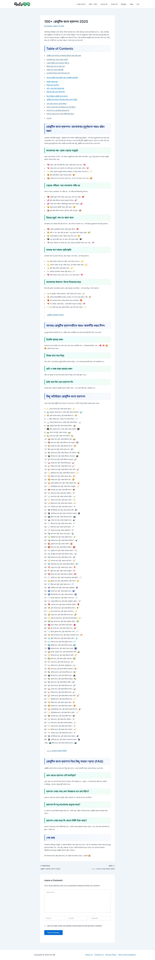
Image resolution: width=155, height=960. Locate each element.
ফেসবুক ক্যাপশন (81, 4)
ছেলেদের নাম (103, 4)
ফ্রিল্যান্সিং (123, 4)
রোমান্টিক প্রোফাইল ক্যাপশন (55, 315)
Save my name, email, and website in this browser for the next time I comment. (74, 926)
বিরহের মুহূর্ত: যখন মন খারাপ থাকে (56, 66)
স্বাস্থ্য (131, 4)
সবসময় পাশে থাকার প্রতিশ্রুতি (55, 70)
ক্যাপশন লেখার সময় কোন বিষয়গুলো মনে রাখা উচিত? (61, 107)
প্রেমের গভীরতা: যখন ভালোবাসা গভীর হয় (58, 63)
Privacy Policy (111, 955)
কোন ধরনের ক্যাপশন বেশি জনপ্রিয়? (56, 104)
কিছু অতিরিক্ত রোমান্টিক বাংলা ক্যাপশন (57, 96)
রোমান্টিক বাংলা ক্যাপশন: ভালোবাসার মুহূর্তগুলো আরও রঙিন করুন (64, 55)
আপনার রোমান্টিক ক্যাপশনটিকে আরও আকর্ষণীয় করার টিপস (62, 78)
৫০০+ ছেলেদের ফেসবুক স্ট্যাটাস (56, 751)
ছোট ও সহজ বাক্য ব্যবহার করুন (55, 88)
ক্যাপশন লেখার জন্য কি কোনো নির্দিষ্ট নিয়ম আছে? (60, 114)
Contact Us (99, 955)
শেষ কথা (49, 118)
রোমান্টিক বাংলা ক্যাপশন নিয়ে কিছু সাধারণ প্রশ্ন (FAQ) (62, 99)
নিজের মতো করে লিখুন (53, 85)
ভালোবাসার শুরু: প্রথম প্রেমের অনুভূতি (57, 59)
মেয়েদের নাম (114, 4)
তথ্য (138, 4)
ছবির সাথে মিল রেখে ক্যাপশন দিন (56, 92)
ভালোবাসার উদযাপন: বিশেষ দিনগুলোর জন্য (58, 73)
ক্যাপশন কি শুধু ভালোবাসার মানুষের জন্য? (58, 110)
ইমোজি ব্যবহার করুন (52, 82)
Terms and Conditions (127, 955)
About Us (89, 955)
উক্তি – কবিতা (93, 4)
